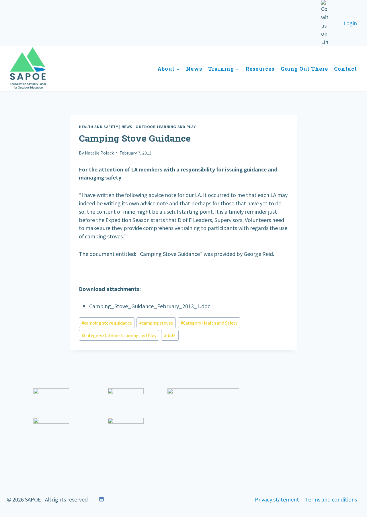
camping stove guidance (107, 323)
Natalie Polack (99, 153)
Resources (259, 68)
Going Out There (304, 68)
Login (350, 23)
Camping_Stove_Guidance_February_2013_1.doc (149, 306)
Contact (345, 68)
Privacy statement (277, 499)
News (194, 68)
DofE (170, 335)
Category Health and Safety (209, 323)
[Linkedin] (101, 499)
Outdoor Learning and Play (166, 126)
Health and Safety (98, 126)
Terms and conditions (331, 499)
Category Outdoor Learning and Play (119, 335)
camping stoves (156, 323)
